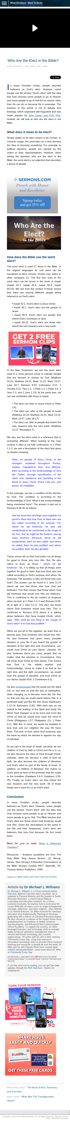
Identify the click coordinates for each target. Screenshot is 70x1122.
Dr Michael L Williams (42, 887)
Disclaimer (56, 1118)
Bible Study (23, 877)
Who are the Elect (48, 877)
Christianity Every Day (21, 952)
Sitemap (58, 1116)
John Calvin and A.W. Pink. (45, 115)
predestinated (23, 686)
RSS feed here (35, 968)
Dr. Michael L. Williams (22, 66)
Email (45, 66)
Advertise (64, 1118)
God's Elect (34, 877)
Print (39, 66)
